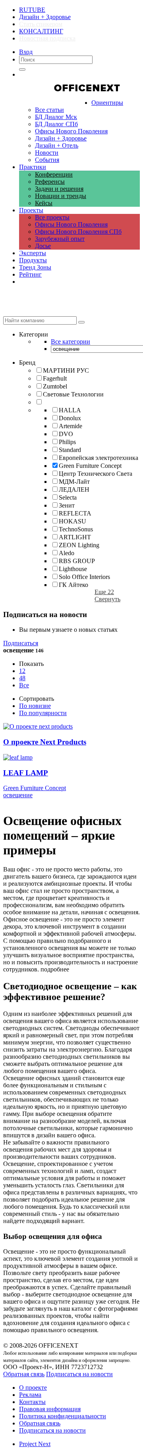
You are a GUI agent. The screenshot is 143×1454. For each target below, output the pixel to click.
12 (22, 670)
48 (22, 678)
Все (24, 685)
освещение (18, 795)
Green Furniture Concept (34, 788)
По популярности (43, 713)
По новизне (35, 705)
